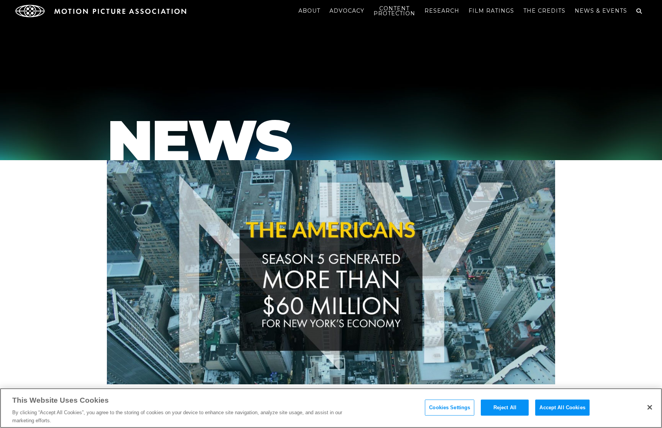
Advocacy (346, 10)
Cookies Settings (449, 407)
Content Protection (394, 11)
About (309, 10)
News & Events (601, 10)
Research (441, 10)
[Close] (649, 407)
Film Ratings (491, 10)
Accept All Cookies (562, 407)
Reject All (504, 407)
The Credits (544, 10)
